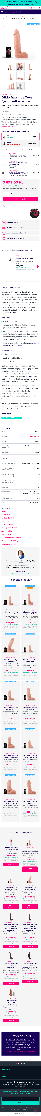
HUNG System (13, 153)
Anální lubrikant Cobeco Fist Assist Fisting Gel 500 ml (18, 172)
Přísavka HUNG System (17, 155)
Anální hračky (33, 17)
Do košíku (11, 864)
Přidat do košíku (20, 199)
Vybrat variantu (30, 869)
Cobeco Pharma (14, 170)
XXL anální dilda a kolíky (11, 538)
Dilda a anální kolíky (9, 544)
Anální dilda (4, 18)
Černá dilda (5, 515)
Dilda (3, 511)
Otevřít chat (20, 572)
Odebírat (21, 1103)
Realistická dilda (7, 518)
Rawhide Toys (6, 94)
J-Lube (28, 376)
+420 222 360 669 (12, 567)
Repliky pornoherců (9, 528)
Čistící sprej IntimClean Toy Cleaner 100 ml (18, 163)
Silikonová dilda (7, 524)
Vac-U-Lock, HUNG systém (12, 418)
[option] (20, 263)
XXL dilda (5, 521)
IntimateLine (13, 161)
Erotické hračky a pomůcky (17, 17)
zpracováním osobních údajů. (21, 1109)
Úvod (3, 17)
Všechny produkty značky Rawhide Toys (20, 1052)
